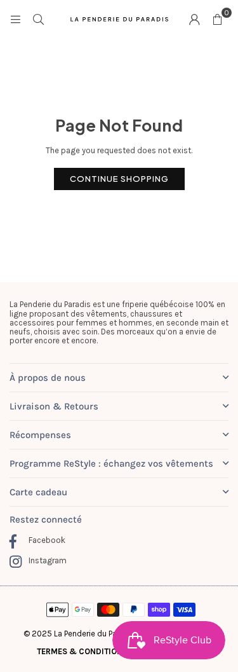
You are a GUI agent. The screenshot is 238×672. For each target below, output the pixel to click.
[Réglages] (194, 19)
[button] (217, 19)
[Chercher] (38, 19)
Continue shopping (119, 179)
